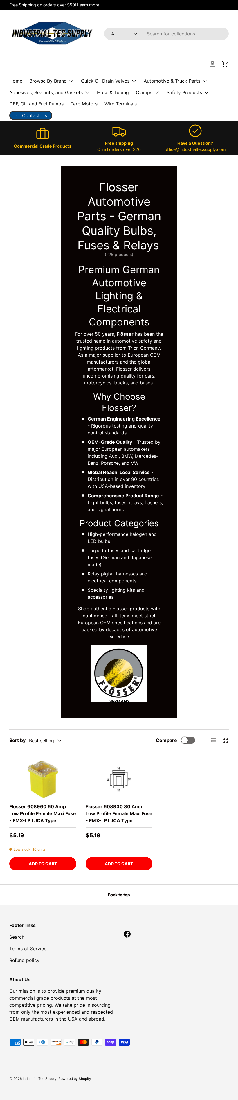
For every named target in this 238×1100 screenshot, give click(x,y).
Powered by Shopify (74, 1078)
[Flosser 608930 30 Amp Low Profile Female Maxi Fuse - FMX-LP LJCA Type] (119, 779)
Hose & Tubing (113, 92)
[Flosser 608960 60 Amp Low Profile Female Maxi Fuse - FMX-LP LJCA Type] (42, 779)
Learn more (88, 4)
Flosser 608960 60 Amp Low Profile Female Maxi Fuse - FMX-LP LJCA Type (42, 813)
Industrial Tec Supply (40, 1078)
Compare (166, 740)
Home (15, 81)
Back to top (119, 894)
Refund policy (24, 960)
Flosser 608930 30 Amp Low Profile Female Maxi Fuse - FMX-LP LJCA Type (119, 813)
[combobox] (166, 34)
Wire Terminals (120, 104)
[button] (225, 64)
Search (16, 937)
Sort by (17, 740)
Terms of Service (27, 948)
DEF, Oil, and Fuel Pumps (36, 104)
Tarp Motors (84, 104)
